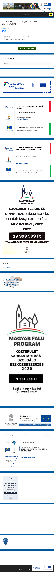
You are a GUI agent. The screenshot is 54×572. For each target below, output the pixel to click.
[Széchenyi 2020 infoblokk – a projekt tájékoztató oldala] (45, 6)
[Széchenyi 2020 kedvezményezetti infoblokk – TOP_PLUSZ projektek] (42, 568)
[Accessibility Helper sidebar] (51, 14)
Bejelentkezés (6, 267)
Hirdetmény (5, 28)
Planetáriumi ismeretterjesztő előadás (14, 39)
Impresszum (27, 566)
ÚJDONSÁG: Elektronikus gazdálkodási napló (16, 37)
